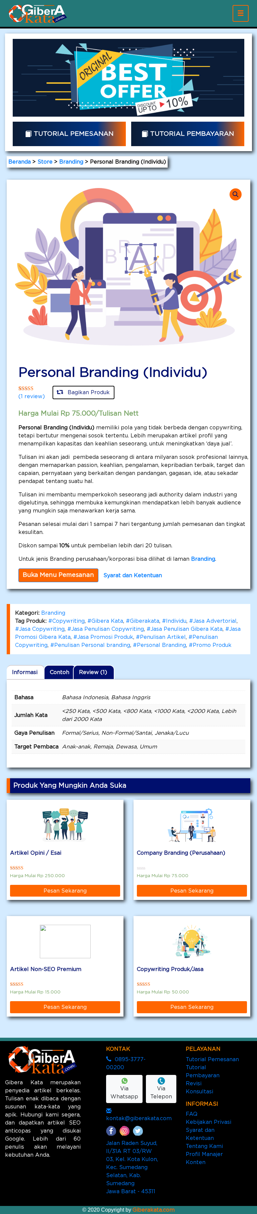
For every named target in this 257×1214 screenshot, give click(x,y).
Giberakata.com (154, 1210)
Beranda (19, 162)
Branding (71, 162)
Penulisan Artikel (163, 637)
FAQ (191, 1114)
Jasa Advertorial (215, 621)
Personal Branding (161, 645)
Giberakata (144, 621)
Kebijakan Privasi (208, 1122)
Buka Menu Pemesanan (58, 575)
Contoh (59, 672)
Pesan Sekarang (65, 891)
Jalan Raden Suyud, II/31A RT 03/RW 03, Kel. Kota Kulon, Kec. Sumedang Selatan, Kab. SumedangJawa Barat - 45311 (132, 1167)
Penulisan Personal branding (92, 645)
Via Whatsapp (124, 1092)
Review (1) (93, 672)
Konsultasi (199, 1091)
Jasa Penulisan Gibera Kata (187, 629)
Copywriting (68, 621)
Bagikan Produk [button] (88, 392)
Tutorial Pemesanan (212, 1059)
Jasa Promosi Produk (105, 637)
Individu (176, 621)
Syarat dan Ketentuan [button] (132, 575)
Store (45, 162)
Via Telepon (161, 1092)
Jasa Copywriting (42, 629)
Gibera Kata (107, 621)
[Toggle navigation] (241, 13)
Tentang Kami (204, 1146)
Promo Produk (212, 645)
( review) (31, 396)
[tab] (26, 672)
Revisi (193, 1083)
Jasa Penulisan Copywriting (107, 629)
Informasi (24, 672)
